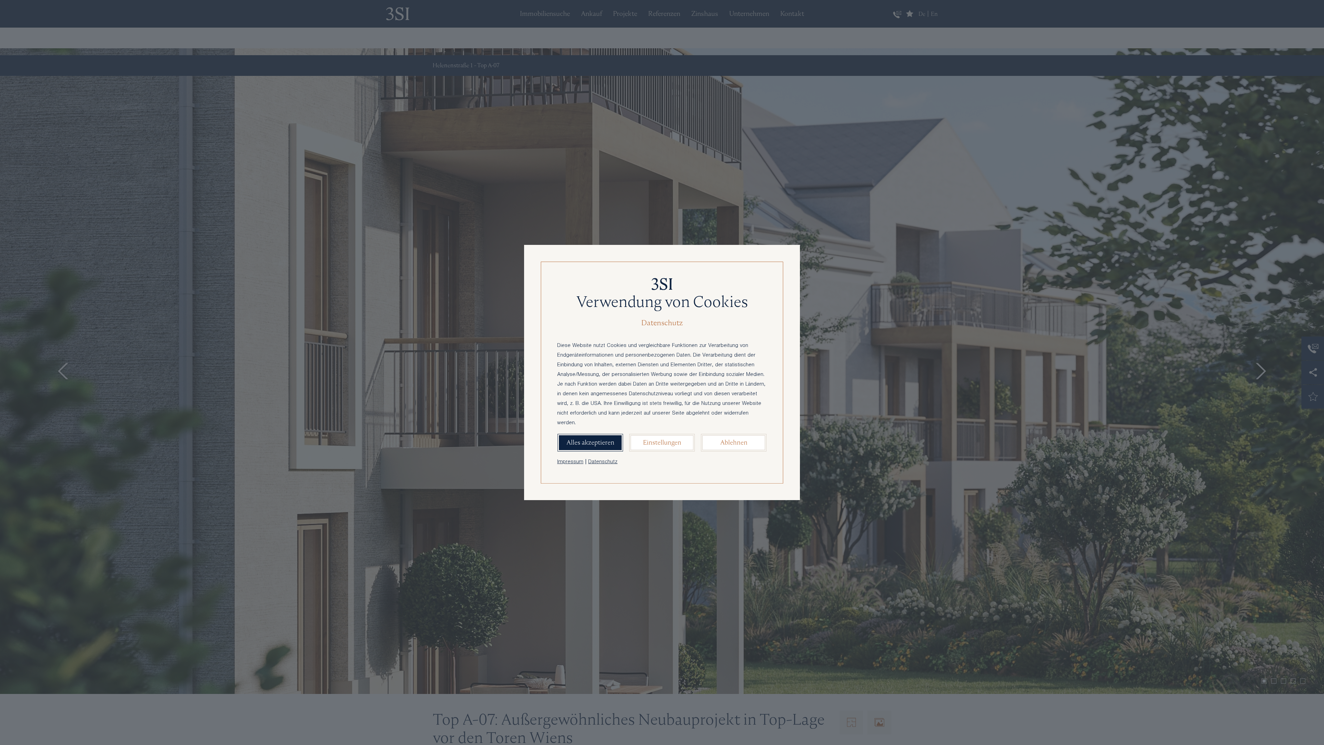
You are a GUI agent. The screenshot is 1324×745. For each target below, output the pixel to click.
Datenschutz (603, 462)
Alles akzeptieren (590, 442)
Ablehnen (734, 442)
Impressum (570, 462)
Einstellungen (662, 442)
